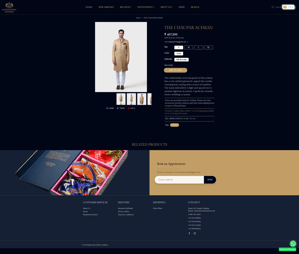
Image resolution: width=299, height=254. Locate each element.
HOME (89, 7)
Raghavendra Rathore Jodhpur (97, 245)
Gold (179, 53)
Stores (85, 212)
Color (166, 53)
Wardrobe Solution (90, 215)
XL (208, 47)
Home (138, 18)
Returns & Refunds (125, 208)
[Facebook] (189, 233)
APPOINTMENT (145, 7)
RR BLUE (195, 7)
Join (210, 180)
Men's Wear (157, 208)
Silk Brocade (181, 60)
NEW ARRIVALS (106, 7)
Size (166, 47)
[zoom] (121, 57)
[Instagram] (195, 233)
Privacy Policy (123, 212)
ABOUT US (166, 7)
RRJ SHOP (125, 7)
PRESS (182, 7)
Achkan (174, 125)
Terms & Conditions (126, 215)
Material (168, 59)
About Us (86, 208)
